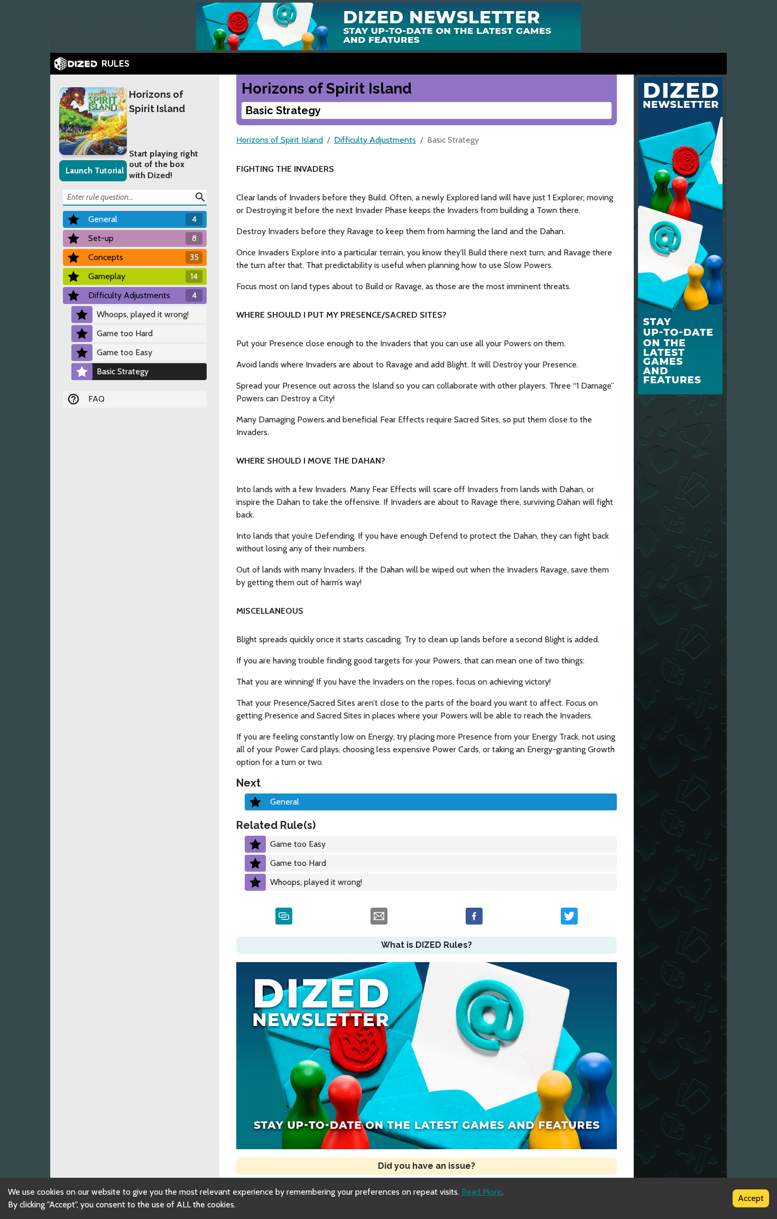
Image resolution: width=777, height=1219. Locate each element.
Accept (751, 1198)
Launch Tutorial (95, 170)
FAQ (96, 399)
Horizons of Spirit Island (157, 101)
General (284, 802)
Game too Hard (125, 333)
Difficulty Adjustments (375, 140)
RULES (115, 64)
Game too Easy (124, 352)
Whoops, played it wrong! (143, 314)
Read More (481, 1192)
